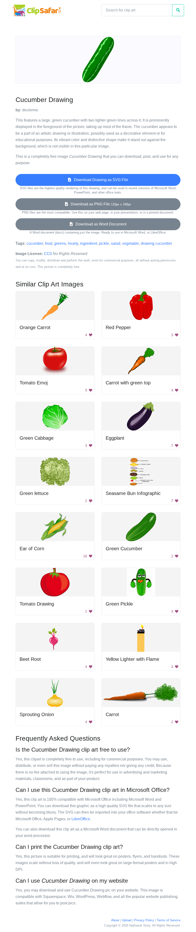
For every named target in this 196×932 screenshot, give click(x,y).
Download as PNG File (99, 204)
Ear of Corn (32, 548)
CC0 (48, 254)
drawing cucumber (156, 243)
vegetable (130, 243)
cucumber (35, 243)
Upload (126, 920)
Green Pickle (119, 603)
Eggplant (115, 438)
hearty (73, 243)
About (115, 920)
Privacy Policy (144, 920)
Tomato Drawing (37, 603)
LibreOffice (80, 819)
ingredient (88, 243)
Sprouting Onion (37, 714)
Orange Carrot (35, 327)
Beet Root (30, 659)
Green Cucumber (124, 548)
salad (115, 243)
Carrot (112, 714)
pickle (104, 243)
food (48, 243)
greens (60, 243)
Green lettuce (34, 493)
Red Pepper (118, 327)
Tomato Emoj (34, 382)
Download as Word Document (99, 224)
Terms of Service (168, 920)
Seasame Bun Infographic (133, 493)
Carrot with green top (128, 382)
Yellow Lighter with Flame (132, 659)
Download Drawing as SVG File (99, 180)
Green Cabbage (37, 438)
